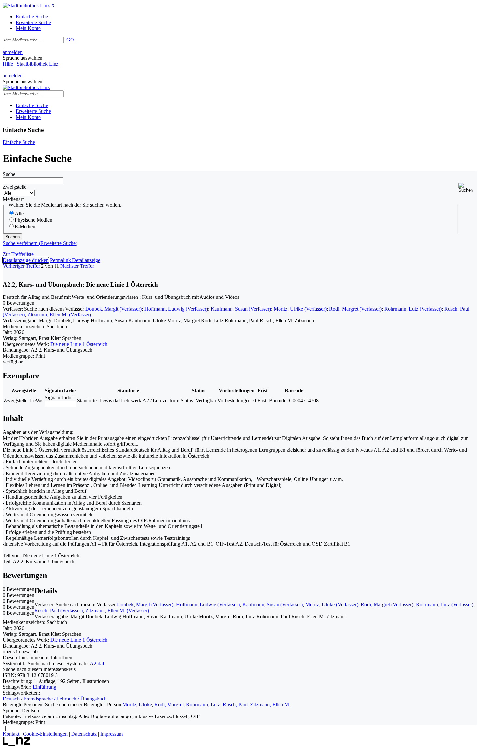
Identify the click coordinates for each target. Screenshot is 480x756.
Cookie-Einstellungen (45, 734)
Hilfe (8, 64)
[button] (467, 188)
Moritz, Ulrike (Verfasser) (300, 309)
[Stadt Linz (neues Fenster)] (16, 744)
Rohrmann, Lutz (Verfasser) (413, 309)
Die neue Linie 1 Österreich (78, 344)
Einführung (44, 687)
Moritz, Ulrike (137, 704)
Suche (9, 174)
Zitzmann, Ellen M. (270, 704)
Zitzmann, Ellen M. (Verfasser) (59, 314)
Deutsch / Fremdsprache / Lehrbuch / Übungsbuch (55, 698)
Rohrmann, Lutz (203, 704)
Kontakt (11, 734)
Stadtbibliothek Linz (37, 64)
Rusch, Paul (235, 704)
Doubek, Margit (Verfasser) (113, 309)
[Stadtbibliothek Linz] (26, 5)
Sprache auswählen (22, 58)
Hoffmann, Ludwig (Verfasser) (176, 309)
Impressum (111, 734)
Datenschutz (84, 734)
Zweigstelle (14, 187)
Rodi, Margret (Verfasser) (355, 309)
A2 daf (97, 663)
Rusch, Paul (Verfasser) (58, 610)
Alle (19, 213)
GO (70, 39)
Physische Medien (33, 220)
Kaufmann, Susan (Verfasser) (241, 309)
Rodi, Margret (169, 704)
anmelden (13, 52)
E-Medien (25, 226)
